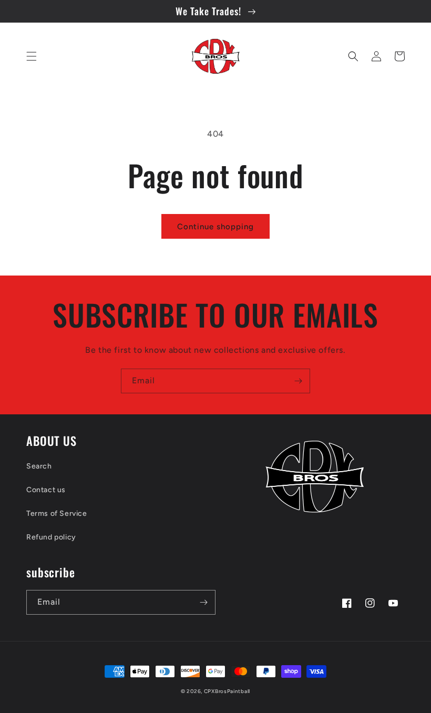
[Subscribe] (298, 381)
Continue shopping (215, 226)
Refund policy (51, 537)
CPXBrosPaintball (227, 691)
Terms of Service (56, 513)
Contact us (46, 489)
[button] (31, 56)
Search (39, 466)
